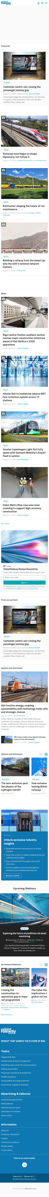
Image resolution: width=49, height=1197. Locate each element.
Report (6, 83)
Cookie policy (6, 1150)
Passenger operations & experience (16, 1073)
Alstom (7, 1009)
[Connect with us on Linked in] (24, 1164)
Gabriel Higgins (23, 348)
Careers (4, 1138)
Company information (10, 1134)
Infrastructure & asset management (16, 1061)
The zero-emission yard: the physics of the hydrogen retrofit (14, 786)
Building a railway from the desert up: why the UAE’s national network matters (24, 263)
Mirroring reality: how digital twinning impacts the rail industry (29, 738)
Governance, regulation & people (14, 1085)
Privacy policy (7, 1146)
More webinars (6, 1015)
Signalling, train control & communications (18, 1065)
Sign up (23, 582)
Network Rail (14, 1007)
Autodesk (4, 1007)
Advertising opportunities (11, 1099)
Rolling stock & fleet (9, 1069)
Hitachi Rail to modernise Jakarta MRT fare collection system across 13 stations (24, 397)
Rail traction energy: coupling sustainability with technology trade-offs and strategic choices (24, 708)
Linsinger (31, 213)
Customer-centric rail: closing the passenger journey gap (22, 88)
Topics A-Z (17, 1176)
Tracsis (32, 942)
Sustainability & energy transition (15, 1081)
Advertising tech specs (10, 1107)
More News (5, 524)
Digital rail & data (8, 1057)
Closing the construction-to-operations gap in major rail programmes (14, 995)
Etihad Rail (21, 271)
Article (6, 150)
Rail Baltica (24, 1007)
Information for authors (10, 1111)
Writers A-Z (29, 1176)
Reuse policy (6, 1115)
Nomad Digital (34, 94)
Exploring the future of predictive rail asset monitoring (24, 935)
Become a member (12, 875)
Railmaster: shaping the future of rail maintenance (24, 207)
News (6, 331)
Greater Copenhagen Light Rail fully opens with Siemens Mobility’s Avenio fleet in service (24, 452)
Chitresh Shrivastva (24, 161)
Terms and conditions (10, 1142)
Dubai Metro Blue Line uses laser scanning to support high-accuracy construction (22, 508)
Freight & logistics (8, 1077)
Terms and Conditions (15, 588)
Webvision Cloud (30, 1189)
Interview (5, 779)
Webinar (24, 929)
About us (5, 1130)
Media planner (7, 1103)
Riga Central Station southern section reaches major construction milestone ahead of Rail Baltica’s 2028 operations (24, 340)
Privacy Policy (33, 588)
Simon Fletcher (19, 716)
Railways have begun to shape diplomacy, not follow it (20, 155)
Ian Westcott (41, 161)
